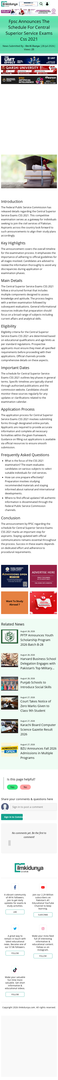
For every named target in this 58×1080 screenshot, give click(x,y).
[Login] (47, 4)
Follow (15, 953)
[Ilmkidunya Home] (9, 4)
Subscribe (43, 914)
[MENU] (54, 3)
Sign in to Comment (13, 816)
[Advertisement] (29, 117)
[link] (28, 4)
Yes (12, 787)
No (25, 787)
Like (15, 912)
